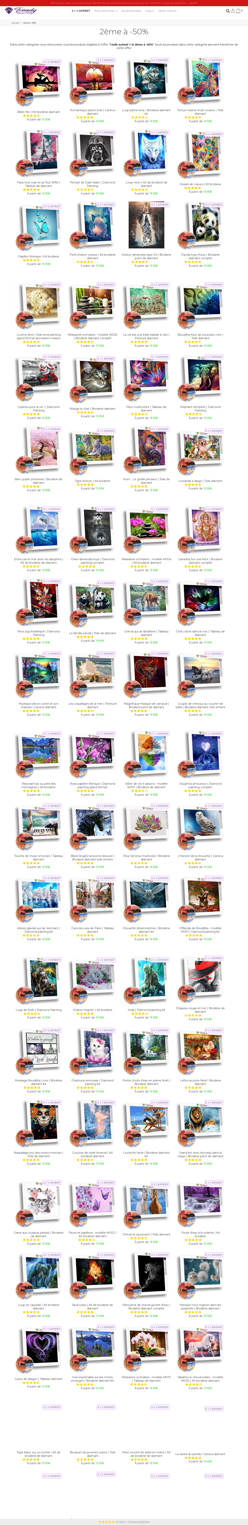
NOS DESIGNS (104, 11)
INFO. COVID (167, 11)
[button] (31, 115)
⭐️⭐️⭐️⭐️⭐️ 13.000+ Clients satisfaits (124, 1521)
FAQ (149, 11)
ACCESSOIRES (131, 11)
